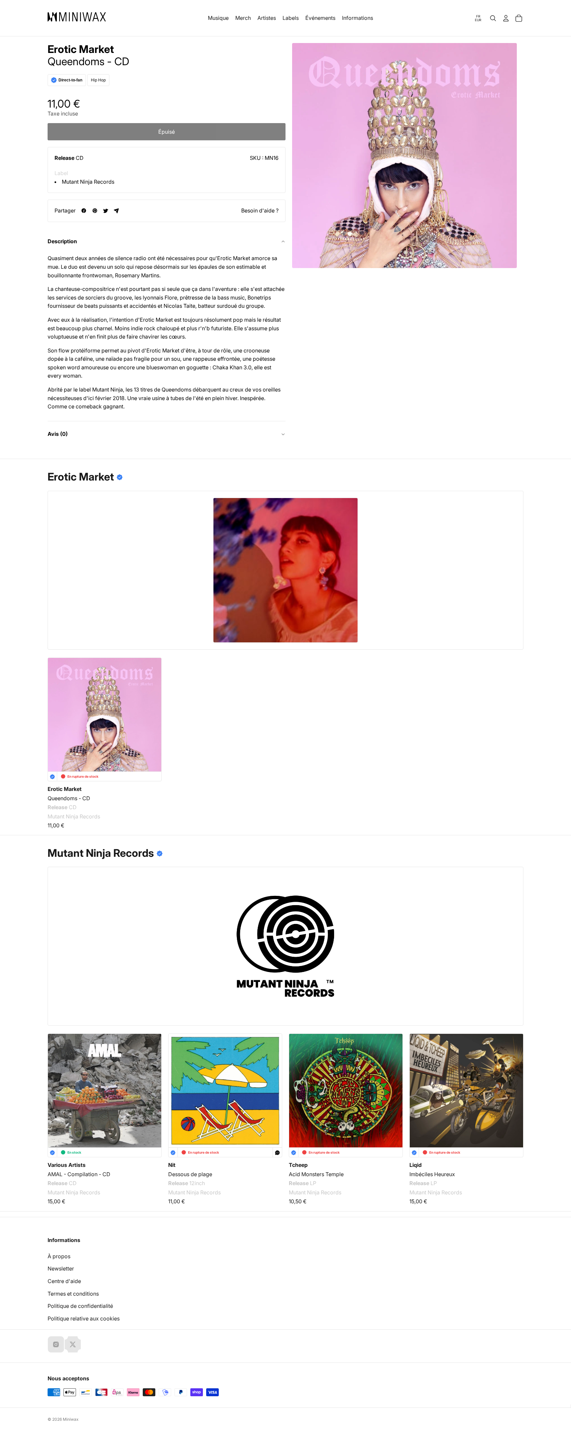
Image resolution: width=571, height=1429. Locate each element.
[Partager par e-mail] (116, 210)
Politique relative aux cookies (84, 1318)
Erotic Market (81, 49)
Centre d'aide (64, 1281)
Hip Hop (98, 79)
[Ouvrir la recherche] (493, 18)
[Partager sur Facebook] (84, 210)
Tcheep (298, 1165)
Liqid (415, 1165)
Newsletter (61, 1268)
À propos (59, 1256)
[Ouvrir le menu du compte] (506, 18)
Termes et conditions (73, 1293)
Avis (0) (58, 434)
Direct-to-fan (70, 80)
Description (62, 241)
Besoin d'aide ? (260, 210)
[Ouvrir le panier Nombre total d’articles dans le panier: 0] (518, 18)
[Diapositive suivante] (514, 1083)
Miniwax (71, 1419)
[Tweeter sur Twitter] (105, 210)
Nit (171, 1165)
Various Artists (67, 1165)
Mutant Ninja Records (88, 181)
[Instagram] (56, 1344)
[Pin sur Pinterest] (94, 210)
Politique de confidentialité (80, 1306)
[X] (72, 1344)
